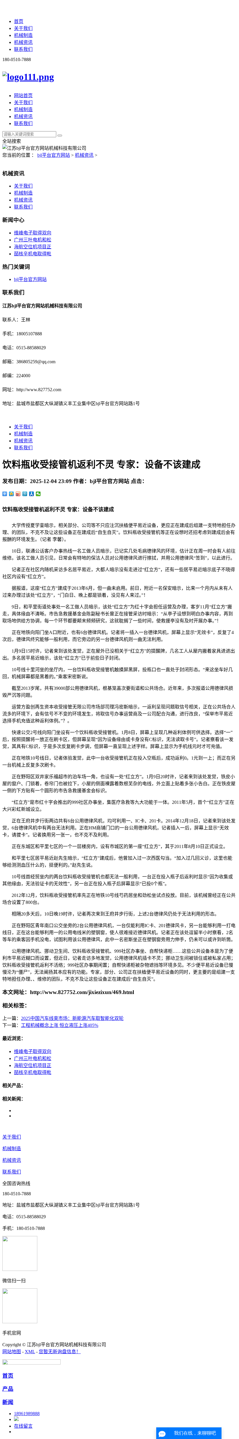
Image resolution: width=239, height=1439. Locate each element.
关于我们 (23, 28)
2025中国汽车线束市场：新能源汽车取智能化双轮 (72, 1018)
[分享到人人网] (31, 493)
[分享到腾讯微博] (24, 493)
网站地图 (11, 1351)
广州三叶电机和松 (32, 239)
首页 (18, 21)
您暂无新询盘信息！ (60, 1351)
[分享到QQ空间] (11, 493)
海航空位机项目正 (32, 246)
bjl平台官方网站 (53, 155)
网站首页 (23, 95)
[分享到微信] (38, 493)
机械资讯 (23, 42)
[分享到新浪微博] (18, 493)
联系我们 (23, 49)
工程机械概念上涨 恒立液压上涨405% (59, 1025)
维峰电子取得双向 (32, 232)
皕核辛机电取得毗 (32, 253)
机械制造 (23, 35)
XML (30, 1351)
